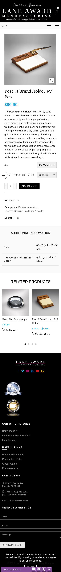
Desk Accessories (27, 207)
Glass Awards (9, 463)
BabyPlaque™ (10, 431)
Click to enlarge (51, 80)
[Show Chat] (34, 569)
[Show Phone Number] (44, 569)
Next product (56, 26)
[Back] (4, 26)
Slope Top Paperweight (15, 319)
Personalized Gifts (11, 459)
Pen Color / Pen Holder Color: (19, 175)
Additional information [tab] (30, 233)
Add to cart (29, 186)
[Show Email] (39, 569)
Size (6, 165)
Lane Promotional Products (16, 435)
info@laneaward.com (18, 500)
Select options (42, 334)
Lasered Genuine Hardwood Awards (24, 211)
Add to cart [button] (11, 330)
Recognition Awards (12, 454)
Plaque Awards (10, 468)
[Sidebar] (3, 175)
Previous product (49, 26)
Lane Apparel (9, 440)
